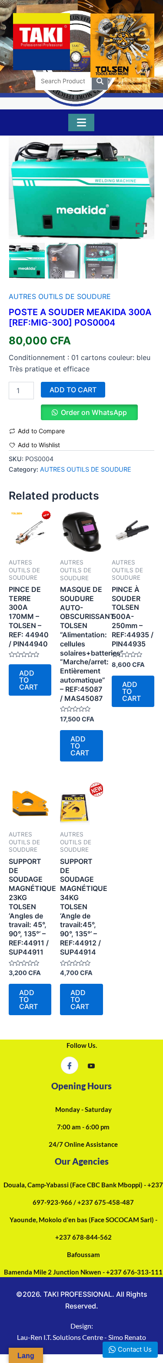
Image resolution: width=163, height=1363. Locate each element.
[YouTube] (91, 1065)
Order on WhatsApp (94, 412)
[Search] (100, 81)
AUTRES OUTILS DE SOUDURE (60, 296)
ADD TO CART (73, 389)
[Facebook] (69, 1065)
